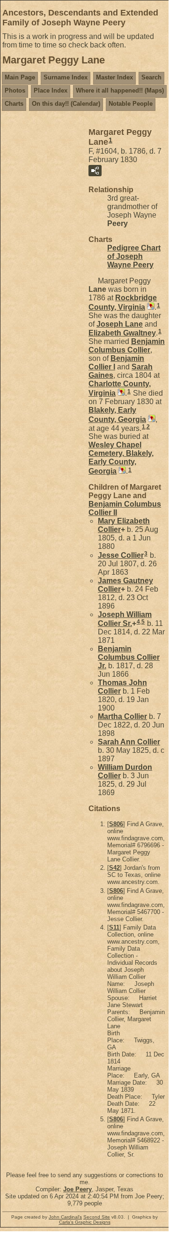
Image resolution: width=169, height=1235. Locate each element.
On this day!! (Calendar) (66, 103)
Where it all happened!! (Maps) (120, 90)
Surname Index (66, 77)
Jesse (121, 555)
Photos (15, 90)
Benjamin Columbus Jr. (129, 657)
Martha (122, 716)
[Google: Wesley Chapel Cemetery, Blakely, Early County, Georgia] (121, 471)
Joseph (119, 324)
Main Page (20, 77)
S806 (116, 824)
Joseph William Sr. (125, 618)
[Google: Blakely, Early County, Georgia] (150, 419)
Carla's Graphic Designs (84, 1222)
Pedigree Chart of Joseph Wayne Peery (134, 256)
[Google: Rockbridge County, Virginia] (149, 307)
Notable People (131, 103)
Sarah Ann (129, 742)
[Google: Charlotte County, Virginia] (120, 393)
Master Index (114, 77)
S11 (114, 927)
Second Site (96, 1216)
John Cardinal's (65, 1216)
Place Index (50, 90)
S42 (114, 867)
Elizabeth (122, 333)
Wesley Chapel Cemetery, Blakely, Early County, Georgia (121, 458)
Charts (14, 103)
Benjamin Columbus (126, 345)
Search (151, 77)
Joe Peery (77, 1189)
